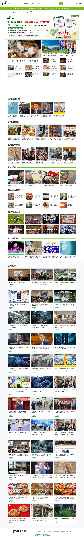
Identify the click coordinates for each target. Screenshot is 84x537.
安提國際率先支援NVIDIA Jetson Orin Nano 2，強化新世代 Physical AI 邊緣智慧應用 (65, 306)
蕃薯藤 (5, 3)
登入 (77, 3)
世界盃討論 (65, 8)
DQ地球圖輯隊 (31, 8)
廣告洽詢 (68, 531)
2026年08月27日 (12, 12)
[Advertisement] (42, 87)
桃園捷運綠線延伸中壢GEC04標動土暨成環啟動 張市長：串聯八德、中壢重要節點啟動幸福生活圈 (65, 370)
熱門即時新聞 (14, 99)
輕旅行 (23, 8)
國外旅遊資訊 (14, 190)
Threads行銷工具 (54, 8)
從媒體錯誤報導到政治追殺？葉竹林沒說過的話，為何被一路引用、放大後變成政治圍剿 (19, 413)
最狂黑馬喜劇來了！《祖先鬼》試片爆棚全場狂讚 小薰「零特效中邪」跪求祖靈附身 (42, 477)
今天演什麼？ (14, 238)
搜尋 (45, 8)
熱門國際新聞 (14, 144)
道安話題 (12, 167)
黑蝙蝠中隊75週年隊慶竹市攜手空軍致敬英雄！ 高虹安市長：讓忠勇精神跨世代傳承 (65, 434)
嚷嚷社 (40, 8)
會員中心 (45, 531)
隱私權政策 (56, 531)
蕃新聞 (17, 8)
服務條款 (50, 531)
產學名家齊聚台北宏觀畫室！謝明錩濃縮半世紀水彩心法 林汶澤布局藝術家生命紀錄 (19, 456)
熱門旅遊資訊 (14, 122)
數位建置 (63, 531)
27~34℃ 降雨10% (28, 12)
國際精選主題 (14, 211)
